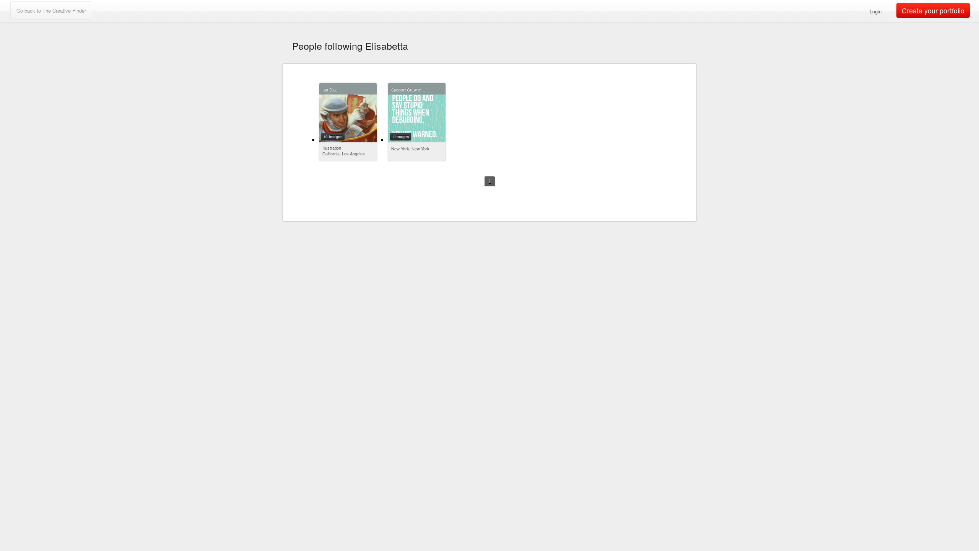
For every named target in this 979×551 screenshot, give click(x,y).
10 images (333, 136)
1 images (400, 136)
